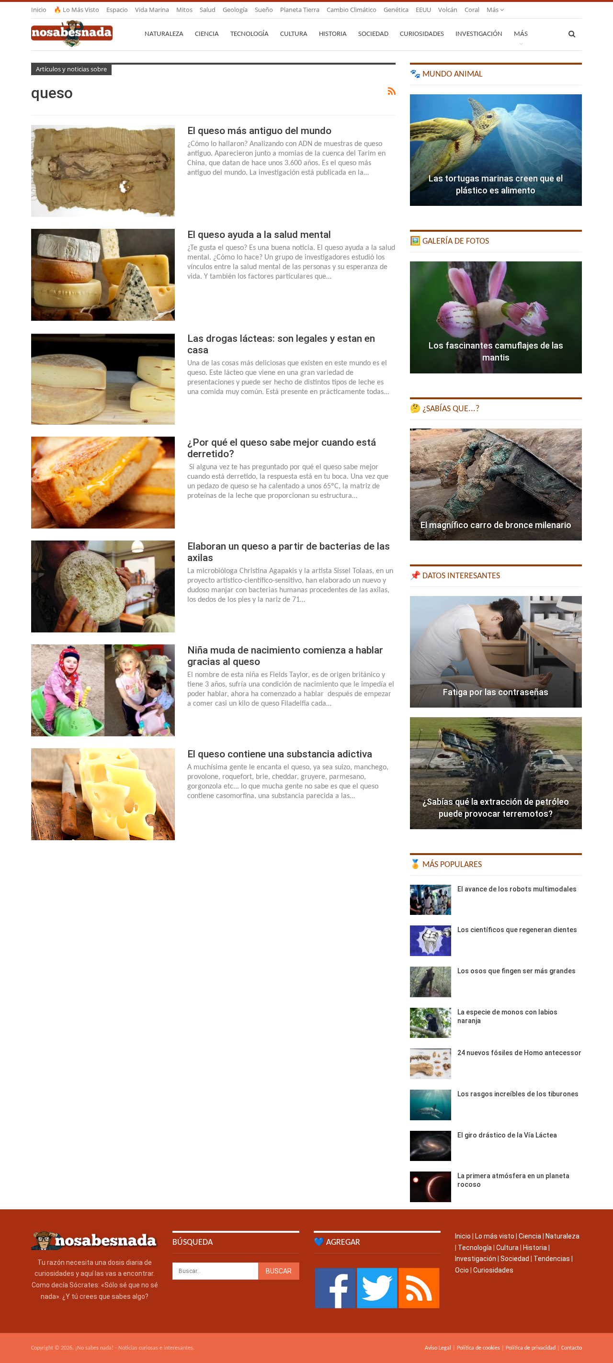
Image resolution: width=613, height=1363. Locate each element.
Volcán (447, 9)
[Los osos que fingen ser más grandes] (430, 982)
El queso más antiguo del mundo (259, 130)
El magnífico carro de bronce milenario (495, 525)
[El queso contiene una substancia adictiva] (103, 794)
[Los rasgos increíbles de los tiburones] (430, 1105)
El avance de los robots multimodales (517, 889)
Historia (333, 34)
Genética (396, 9)
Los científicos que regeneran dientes (517, 930)
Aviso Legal (438, 1348)
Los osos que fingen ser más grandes (516, 971)
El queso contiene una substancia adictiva (279, 754)
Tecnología (249, 34)
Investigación (478, 34)
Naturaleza (164, 34)
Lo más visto (494, 1236)
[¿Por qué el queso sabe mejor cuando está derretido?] (103, 483)
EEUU (423, 9)
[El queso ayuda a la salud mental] (103, 275)
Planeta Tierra (299, 9)
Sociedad (373, 34)
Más (493, 9)
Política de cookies (478, 1348)
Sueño (264, 9)
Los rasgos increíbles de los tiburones (518, 1094)
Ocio (462, 1270)
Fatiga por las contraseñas (495, 692)
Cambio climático (351, 9)
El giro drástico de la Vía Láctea (507, 1135)
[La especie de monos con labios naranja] (430, 1023)
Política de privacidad (531, 1348)
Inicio (38, 9)
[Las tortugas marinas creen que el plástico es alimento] (496, 150)
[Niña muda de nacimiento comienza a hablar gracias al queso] (103, 690)
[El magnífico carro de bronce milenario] (496, 484)
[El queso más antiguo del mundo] (103, 171)
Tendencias (552, 1258)
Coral (472, 9)
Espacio (117, 9)
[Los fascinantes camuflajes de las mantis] (496, 317)
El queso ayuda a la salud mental (259, 234)
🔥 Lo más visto (76, 9)
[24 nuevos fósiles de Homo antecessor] (430, 1063)
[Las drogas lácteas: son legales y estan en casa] (103, 379)
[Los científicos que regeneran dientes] (430, 940)
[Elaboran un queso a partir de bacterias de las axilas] (103, 586)
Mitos (184, 9)
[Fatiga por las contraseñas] (496, 652)
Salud (208, 9)
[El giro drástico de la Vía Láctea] (430, 1146)
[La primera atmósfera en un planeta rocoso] (430, 1187)
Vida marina (152, 9)
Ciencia (207, 34)
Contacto (571, 1348)
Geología (235, 9)
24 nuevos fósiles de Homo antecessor (519, 1053)
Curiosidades (422, 34)
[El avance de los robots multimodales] (430, 900)
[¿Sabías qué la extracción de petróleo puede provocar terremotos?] (496, 773)
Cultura (293, 34)
